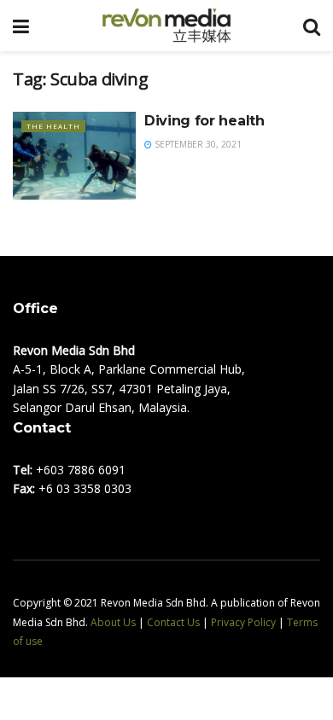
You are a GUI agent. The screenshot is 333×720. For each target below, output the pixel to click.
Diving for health (204, 121)
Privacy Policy (243, 622)
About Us (113, 622)
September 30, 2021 (197, 144)
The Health (53, 126)
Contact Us (173, 622)
